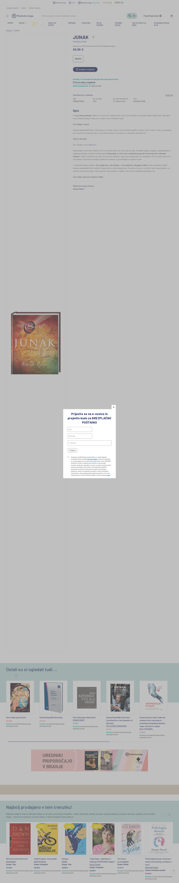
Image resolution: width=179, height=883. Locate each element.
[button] (114, 407)
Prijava (72, 450)
